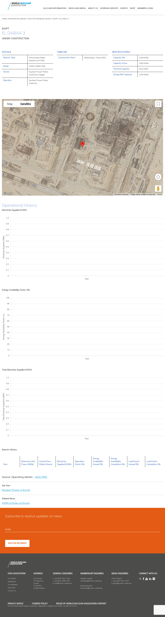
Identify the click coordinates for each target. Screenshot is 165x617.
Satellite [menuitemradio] (25, 104)
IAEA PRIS (41, 477)
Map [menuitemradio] (10, 104)
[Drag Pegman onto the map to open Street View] (158, 188)
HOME (4, 19)
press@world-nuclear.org (122, 583)
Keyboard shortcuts (121, 194)
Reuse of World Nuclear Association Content (81, 604)
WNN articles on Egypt (16, 503)
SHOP (132, 8)
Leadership (12, 582)
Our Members (13, 585)
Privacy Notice (15, 604)
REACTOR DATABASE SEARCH (40, 19)
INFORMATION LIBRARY (17, 19)
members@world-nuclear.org (91, 581)
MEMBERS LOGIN (145, 8)
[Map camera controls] (158, 177)
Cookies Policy (40, 604)
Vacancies (11, 588)
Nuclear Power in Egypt (16, 490)
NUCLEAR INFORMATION (54, 8)
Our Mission (12, 578)
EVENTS (124, 8)
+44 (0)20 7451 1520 (62, 578)
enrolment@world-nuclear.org (91, 588)
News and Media (77, 8)
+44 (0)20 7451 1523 (121, 581)
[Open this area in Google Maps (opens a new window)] (8, 193)
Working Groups (109, 8)
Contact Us (12, 591)
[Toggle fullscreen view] (158, 104)
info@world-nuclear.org (63, 583)
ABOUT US (93, 8)
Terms (159, 194)
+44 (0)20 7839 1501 (62, 581)
